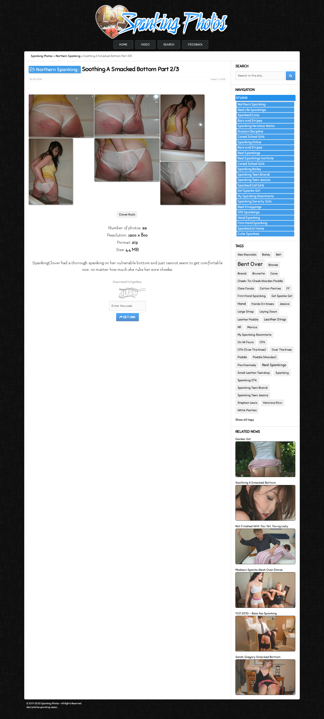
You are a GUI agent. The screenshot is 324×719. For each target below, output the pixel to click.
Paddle (242, 357)
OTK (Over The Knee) (252, 350)
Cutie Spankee (248, 234)
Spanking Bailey (249, 169)
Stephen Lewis (247, 403)
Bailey (266, 254)
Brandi (242, 273)
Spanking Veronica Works (256, 126)
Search (168, 44)
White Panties (247, 410)
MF (240, 327)
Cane (273, 273)
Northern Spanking (56, 69)
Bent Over (250, 264)
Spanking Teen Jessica (254, 180)
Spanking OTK (247, 380)
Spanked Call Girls (251, 185)
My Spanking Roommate (256, 196)
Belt (278, 254)
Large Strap (246, 311)
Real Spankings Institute (256, 158)
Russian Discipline (250, 131)
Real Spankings (249, 153)
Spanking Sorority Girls (255, 201)
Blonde (273, 265)
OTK (262, 342)
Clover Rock (127, 214)
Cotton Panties (270, 288)
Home (123, 44)
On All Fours (246, 342)
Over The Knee (282, 350)
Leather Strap (275, 319)
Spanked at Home (251, 228)
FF (288, 288)
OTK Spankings (249, 212)
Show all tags (244, 420)
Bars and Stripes (250, 121)
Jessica (284, 304)
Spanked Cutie (248, 115)
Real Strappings (250, 207)
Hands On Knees (262, 304)
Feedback (195, 44)
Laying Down (268, 311)
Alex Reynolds (247, 254)
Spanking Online (249, 142)
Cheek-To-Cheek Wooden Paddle (260, 281)
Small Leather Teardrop (254, 373)
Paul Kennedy (247, 365)
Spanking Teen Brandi (254, 175)
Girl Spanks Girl (249, 191)
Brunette (258, 273)
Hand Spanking (249, 218)
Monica (252, 327)
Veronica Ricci (272, 403)
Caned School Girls (251, 137)
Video (145, 44)
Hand (242, 304)
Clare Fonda (246, 288)
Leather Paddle (248, 319)
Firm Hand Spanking (252, 223)
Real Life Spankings (252, 110)
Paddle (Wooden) (265, 357)
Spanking (282, 373)
